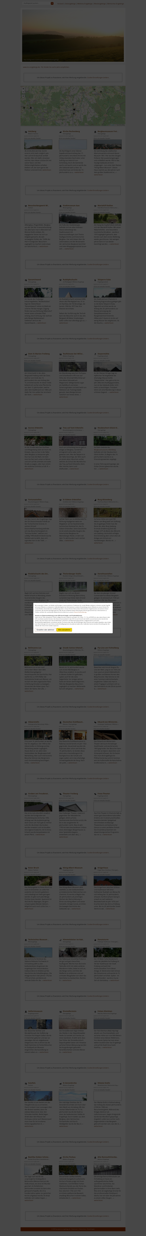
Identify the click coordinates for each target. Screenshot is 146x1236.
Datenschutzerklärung (80, 612)
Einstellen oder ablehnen (45, 630)
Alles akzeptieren (64, 630)
